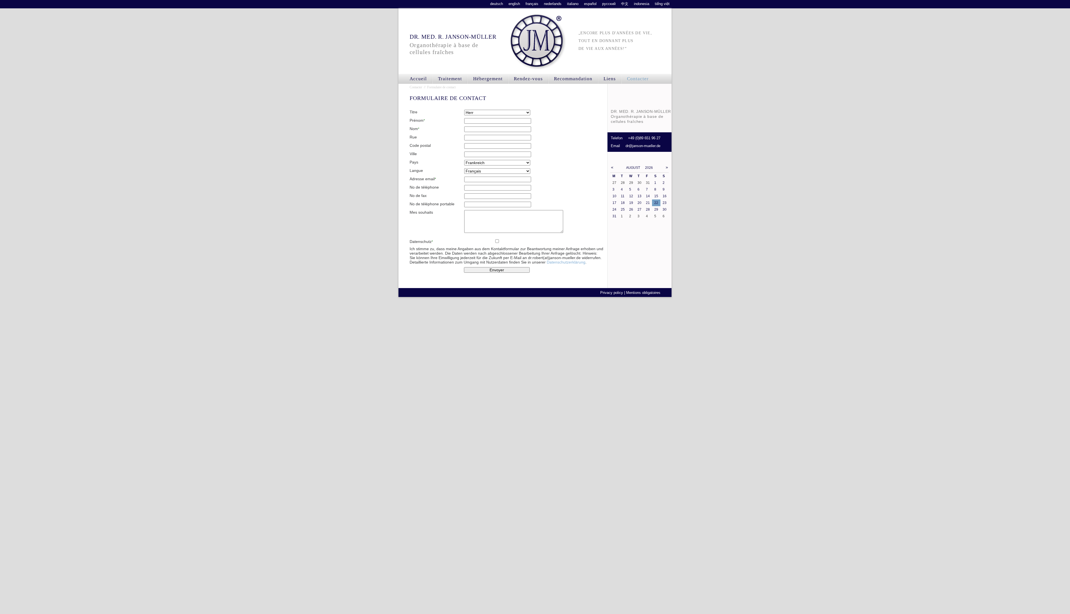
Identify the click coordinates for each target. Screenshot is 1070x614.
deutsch (496, 4)
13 (639, 196)
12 (631, 196)
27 (639, 209)
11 (622, 196)
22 (656, 203)
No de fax (418, 195)
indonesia (641, 4)
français (532, 4)
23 (665, 203)
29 (656, 209)
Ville (413, 154)
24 (614, 209)
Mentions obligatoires (643, 293)
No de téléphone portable (432, 204)
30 (665, 209)
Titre (413, 112)
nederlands (552, 4)
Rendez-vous (528, 78)
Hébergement (488, 78)
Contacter (638, 78)
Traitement (450, 78)
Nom (414, 128)
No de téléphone (424, 187)
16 (665, 196)
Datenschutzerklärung (566, 262)
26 (631, 209)
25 (623, 209)
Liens (610, 78)
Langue (416, 170)
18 (623, 203)
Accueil (418, 78)
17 (614, 203)
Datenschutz (421, 241)
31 (614, 216)
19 (631, 203)
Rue (413, 137)
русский (609, 4)
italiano (572, 4)
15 (656, 196)
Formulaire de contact (441, 87)
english (514, 4)
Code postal (420, 145)
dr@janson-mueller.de (643, 146)
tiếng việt (662, 4)
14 (648, 196)
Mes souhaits (421, 212)
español (590, 4)
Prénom (417, 120)
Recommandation (573, 78)
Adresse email (423, 179)
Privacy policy (611, 293)
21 (648, 203)
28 (648, 209)
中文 (624, 4)
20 (639, 203)
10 (614, 196)
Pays (414, 162)
